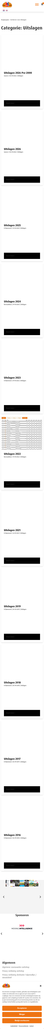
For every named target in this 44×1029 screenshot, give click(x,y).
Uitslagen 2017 (12, 758)
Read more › (10, 103)
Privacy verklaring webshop (13, 971)
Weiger (22, 1014)
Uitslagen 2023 (12, 377)
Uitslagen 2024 (12, 301)
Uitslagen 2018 (12, 682)
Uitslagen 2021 (12, 530)
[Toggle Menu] (37, 4)
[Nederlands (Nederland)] (4, 10)
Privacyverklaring (23, 1026)
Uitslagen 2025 (12, 225)
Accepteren (22, 1008)
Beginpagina (5, 20)
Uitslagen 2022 (12, 454)
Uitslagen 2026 (12, 149)
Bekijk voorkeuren (22, 1021)
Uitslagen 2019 (12, 606)
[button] (40, 986)
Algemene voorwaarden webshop (15, 967)
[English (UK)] (7, 10)
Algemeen (8, 963)
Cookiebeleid (13, 1026)
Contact (31, 1026)
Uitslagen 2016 (12, 835)
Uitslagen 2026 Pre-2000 (18, 72)
